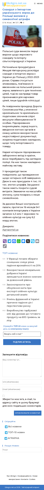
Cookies (32, 479)
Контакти (24, 479)
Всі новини (15, 426)
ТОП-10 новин (16, 432)
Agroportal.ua (10, 229)
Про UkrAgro (11, 476)
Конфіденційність (24, 476)
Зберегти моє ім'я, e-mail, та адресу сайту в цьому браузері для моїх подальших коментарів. (21, 402)
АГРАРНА (13, 438)
